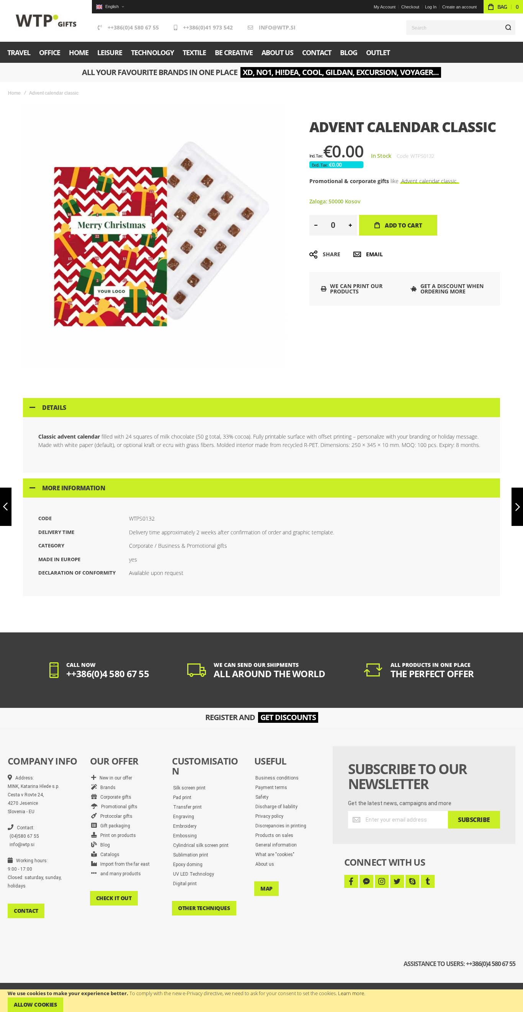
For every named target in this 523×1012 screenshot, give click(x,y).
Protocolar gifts (114, 816)
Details (54, 407)
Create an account (459, 7)
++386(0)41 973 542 (208, 27)
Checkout (410, 7)
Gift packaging (113, 826)
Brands (106, 787)
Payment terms (271, 787)
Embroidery (184, 826)
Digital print (185, 883)
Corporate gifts (114, 797)
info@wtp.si (277, 27)
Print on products (116, 835)
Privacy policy (269, 816)
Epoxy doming (188, 864)
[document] (261, 1000)
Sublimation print (190, 855)
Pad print (182, 797)
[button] (110, 6)
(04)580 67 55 (24, 836)
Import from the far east (123, 864)
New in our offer (114, 778)
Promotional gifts (117, 806)
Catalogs (108, 854)
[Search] (508, 27)
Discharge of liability (276, 806)
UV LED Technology (193, 874)
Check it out (114, 898)
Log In (430, 7)
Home (14, 93)
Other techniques (204, 908)
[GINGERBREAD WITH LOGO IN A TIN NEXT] (517, 507)
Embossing (185, 835)
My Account (385, 7)
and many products (119, 873)
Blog (103, 845)
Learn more (351, 993)
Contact (26, 910)
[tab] (261, 407)
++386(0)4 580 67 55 (133, 27)
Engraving (183, 816)
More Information (73, 488)
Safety (261, 797)
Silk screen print (189, 788)
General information (276, 845)
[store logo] (46, 21)
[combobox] (460, 27)
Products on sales (274, 835)
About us (264, 864)
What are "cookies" (274, 854)
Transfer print (187, 807)
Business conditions (277, 778)
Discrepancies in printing (280, 826)
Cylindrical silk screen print (201, 845)
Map (266, 888)
